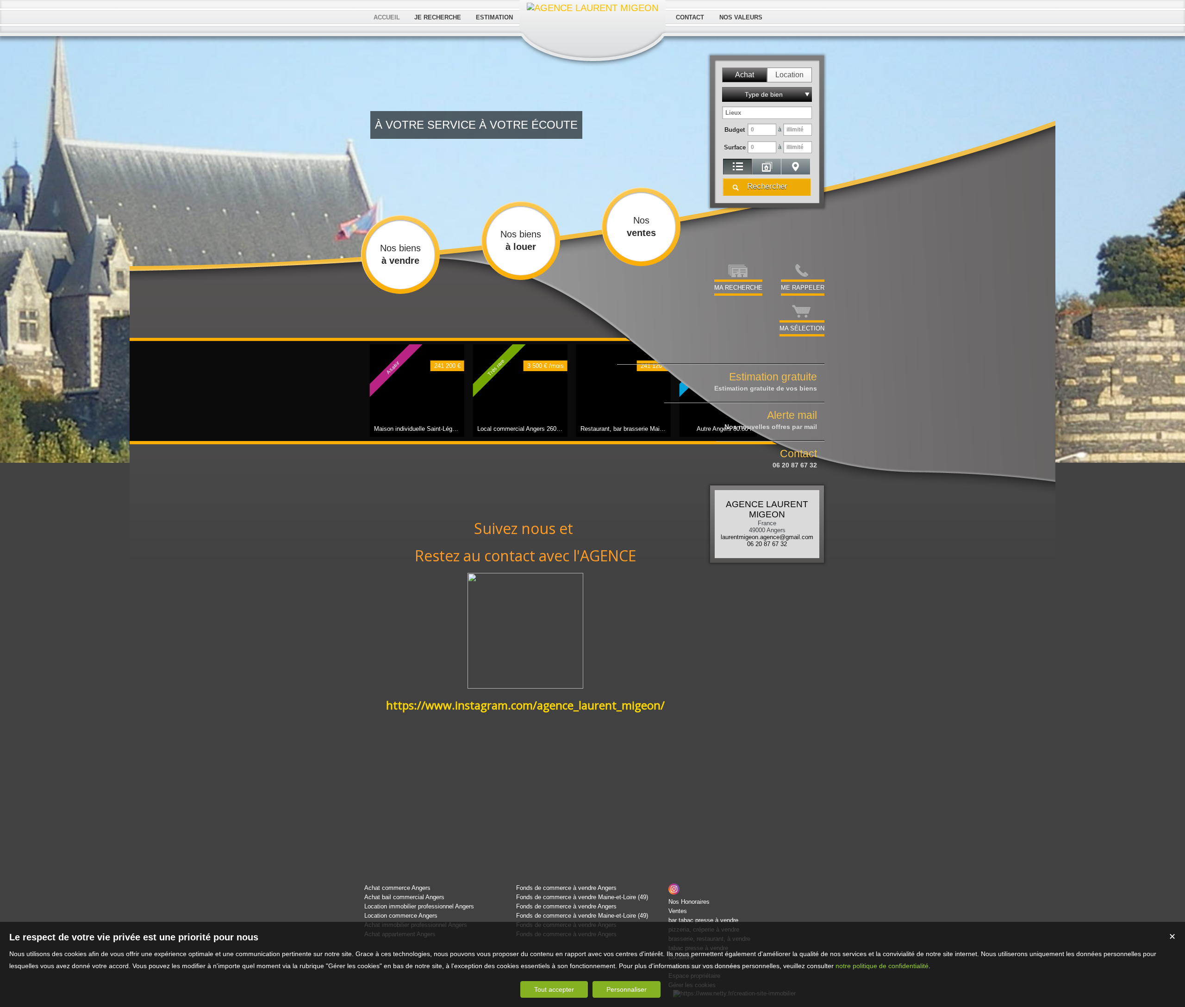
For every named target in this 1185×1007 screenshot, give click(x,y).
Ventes (677, 911)
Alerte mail (770, 419)
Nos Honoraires (689, 901)
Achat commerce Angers (397, 887)
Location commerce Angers (400, 915)
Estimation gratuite (765, 381)
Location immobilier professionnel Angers (419, 906)
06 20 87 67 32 (767, 544)
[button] (744, 75)
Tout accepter (554, 989)
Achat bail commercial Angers (404, 897)
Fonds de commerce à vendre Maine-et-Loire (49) (582, 897)
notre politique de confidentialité (882, 966)
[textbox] (767, 112)
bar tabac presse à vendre (703, 920)
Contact (795, 458)
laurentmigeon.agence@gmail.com (767, 537)
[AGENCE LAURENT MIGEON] (592, 8)
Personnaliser (626, 989)
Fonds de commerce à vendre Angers (566, 887)
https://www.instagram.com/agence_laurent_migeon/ (525, 705)
